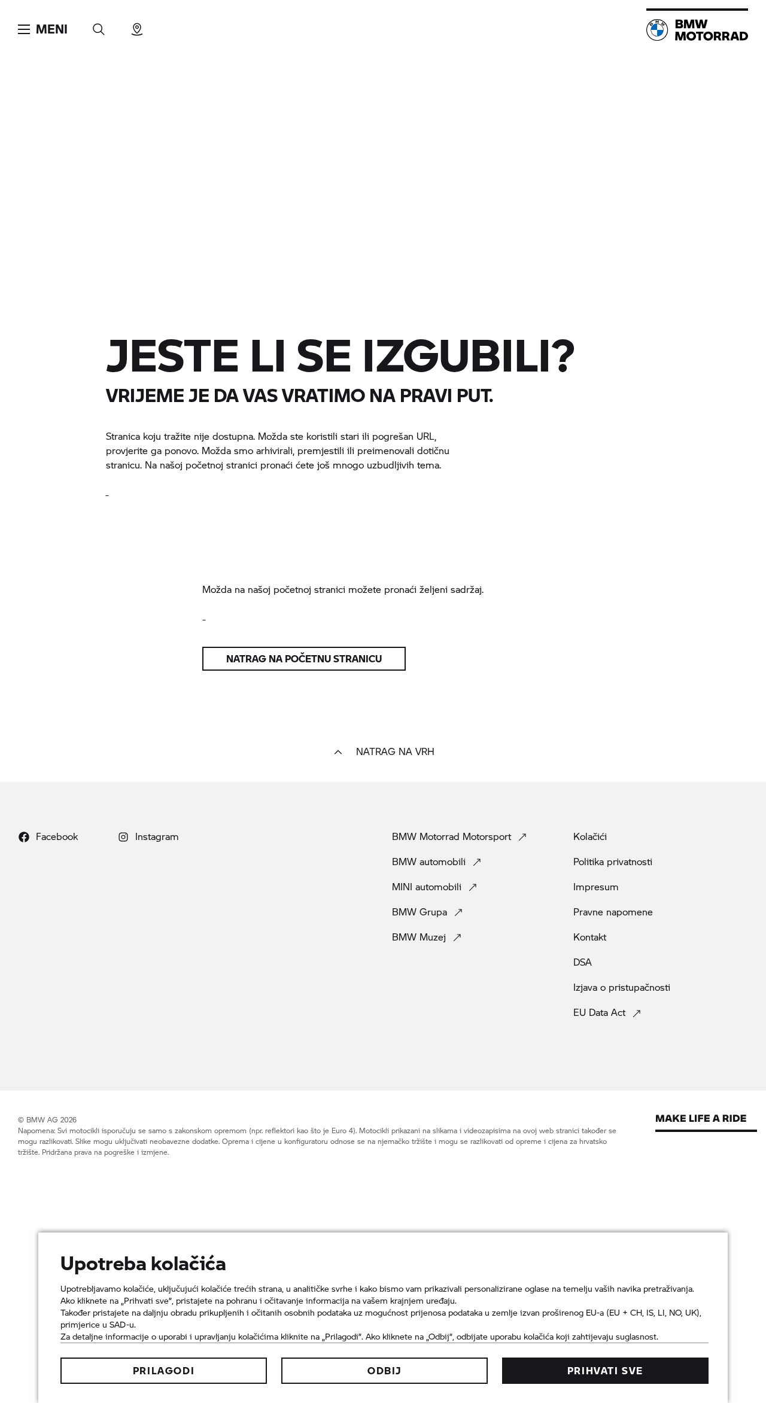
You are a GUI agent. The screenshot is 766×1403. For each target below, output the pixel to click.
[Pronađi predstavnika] (137, 25)
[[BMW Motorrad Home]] (697, 30)
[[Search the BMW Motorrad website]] (99, 25)
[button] (43, 29)
